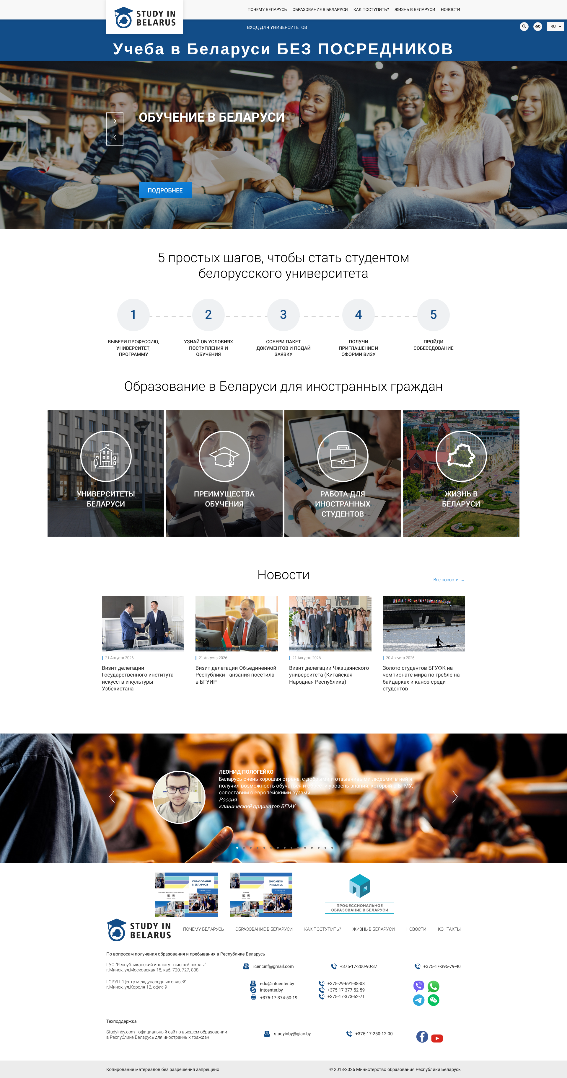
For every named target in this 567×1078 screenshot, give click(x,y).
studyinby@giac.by (292, 1033)
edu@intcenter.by (277, 983)
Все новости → (449, 579)
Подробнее (165, 190)
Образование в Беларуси (320, 9)
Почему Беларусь (267, 9)
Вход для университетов (277, 27)
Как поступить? (371, 9)
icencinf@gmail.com (273, 966)
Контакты (449, 929)
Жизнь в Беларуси (415, 9)
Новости (450, 9)
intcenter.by (271, 990)
